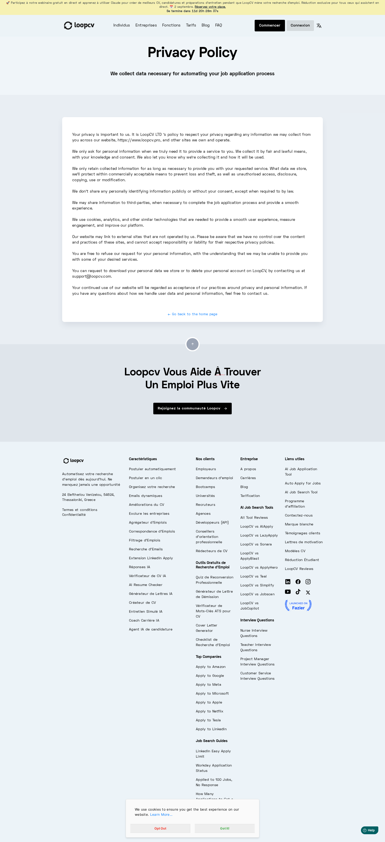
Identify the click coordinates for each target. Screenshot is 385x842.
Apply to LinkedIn (211, 729)
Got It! (224, 828)
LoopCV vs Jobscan (257, 594)
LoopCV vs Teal (253, 576)
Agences (203, 513)
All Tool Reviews (254, 517)
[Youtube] (288, 592)
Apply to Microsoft (212, 693)
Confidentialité (74, 515)
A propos (248, 469)
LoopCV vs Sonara (256, 544)
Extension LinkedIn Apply (151, 558)
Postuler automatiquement (152, 469)
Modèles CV (295, 551)
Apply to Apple (209, 702)
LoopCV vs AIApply (256, 526)
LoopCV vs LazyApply (259, 535)
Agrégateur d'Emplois (148, 522)
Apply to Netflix (209, 711)
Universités (205, 496)
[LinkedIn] (288, 582)
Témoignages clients (302, 533)
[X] (308, 592)
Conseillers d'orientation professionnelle (209, 537)
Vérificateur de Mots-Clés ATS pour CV (213, 611)
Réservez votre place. (210, 7)
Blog (206, 25)
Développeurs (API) (212, 522)
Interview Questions (257, 620)
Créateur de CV (142, 602)
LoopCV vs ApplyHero (259, 567)
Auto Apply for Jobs (303, 483)
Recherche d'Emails (146, 549)
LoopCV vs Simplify (257, 585)
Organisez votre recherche (152, 487)
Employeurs (206, 469)
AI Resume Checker (145, 585)
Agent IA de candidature (150, 629)
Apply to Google (210, 675)
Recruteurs (205, 504)
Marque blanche (299, 524)
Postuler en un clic (145, 478)
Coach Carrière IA (144, 620)
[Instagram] (308, 582)
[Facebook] (298, 582)
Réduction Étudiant (302, 560)
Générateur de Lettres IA (150, 594)
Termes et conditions (79, 510)
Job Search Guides (211, 741)
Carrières (248, 478)
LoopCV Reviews (299, 569)
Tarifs (191, 25)
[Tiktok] (298, 592)
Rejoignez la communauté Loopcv (190, 408)
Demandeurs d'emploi (214, 478)
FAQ (218, 25)
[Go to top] (192, 344)
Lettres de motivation (304, 542)
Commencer (270, 25)
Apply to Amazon (211, 667)
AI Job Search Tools (256, 508)
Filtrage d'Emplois (144, 540)
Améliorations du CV (146, 504)
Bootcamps (205, 487)
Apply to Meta (208, 684)
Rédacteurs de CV (212, 551)
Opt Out (160, 828)
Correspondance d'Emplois (152, 531)
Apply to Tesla (208, 720)
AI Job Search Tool (301, 492)
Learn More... (161, 814)
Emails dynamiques (145, 496)
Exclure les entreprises (149, 513)
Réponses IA (139, 567)
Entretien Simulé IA (146, 611)
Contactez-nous (299, 515)
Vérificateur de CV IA (147, 576)
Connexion (300, 25)
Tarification (250, 496)
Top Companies (208, 657)
